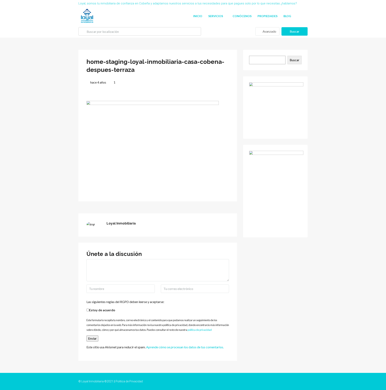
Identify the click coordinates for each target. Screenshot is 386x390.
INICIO (197, 16)
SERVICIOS (215, 16)
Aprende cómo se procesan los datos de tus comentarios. (185, 347)
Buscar (294, 31)
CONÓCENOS (242, 16)
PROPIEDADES (267, 16)
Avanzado (269, 31)
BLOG (287, 16)
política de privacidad (200, 329)
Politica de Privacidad (129, 381)
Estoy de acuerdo (102, 310)
